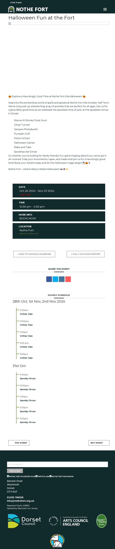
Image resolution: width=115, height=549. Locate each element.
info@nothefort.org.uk (20, 500)
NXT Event (97, 443)
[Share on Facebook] (49, 279)
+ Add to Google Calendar (34, 254)
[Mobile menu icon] (105, 9)
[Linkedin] (62, 279)
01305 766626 (16, 3)
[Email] (68, 279)
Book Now (27, 218)
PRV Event (21, 443)
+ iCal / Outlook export (85, 254)
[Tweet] (55, 279)
